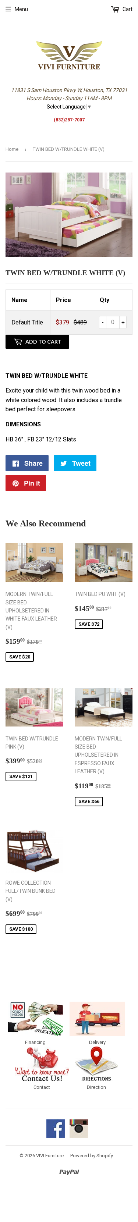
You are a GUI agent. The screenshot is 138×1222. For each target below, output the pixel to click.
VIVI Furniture (50, 1155)
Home (12, 149)
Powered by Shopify (91, 1155)
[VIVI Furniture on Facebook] (55, 1136)
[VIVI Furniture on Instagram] (79, 1136)
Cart (126, 9)
